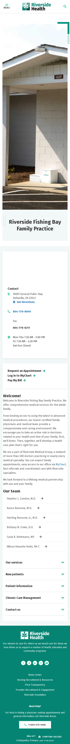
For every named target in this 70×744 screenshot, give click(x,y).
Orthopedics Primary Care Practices (35, 740)
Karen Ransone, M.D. (19, 508)
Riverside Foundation (35, 694)
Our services (14, 562)
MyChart (61, 464)
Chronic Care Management (23, 598)
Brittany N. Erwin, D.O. (20, 527)
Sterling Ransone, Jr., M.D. (22, 517)
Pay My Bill (15, 380)
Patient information (19, 586)
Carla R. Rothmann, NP (20, 536)
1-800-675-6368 (37, 725)
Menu (7, 7)
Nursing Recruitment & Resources (35, 680)
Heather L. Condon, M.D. (21, 498)
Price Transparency (35, 684)
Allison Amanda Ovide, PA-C (23, 546)
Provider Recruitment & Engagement (35, 690)
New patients (15, 574)
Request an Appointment (24, 371)
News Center (35, 674)
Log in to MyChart (20, 375)
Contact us (13, 609)
